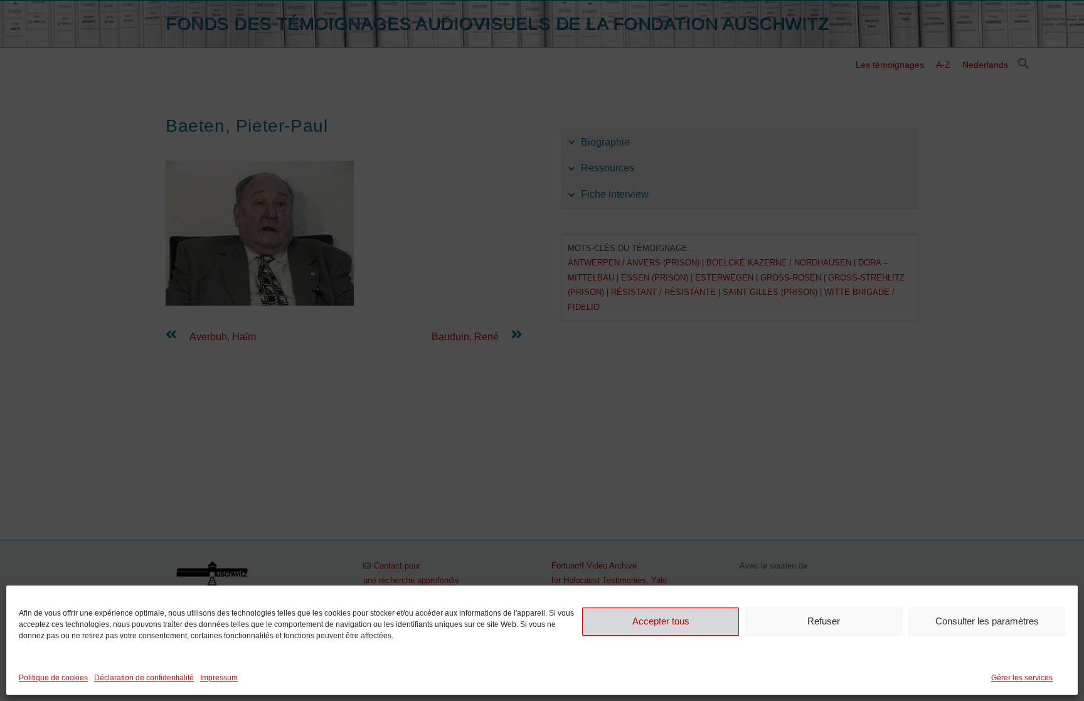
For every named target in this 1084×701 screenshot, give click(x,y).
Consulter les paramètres (987, 621)
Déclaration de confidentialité (144, 677)
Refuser (823, 621)
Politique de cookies (53, 677)
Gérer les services (1022, 677)
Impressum (219, 677)
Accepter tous (660, 621)
